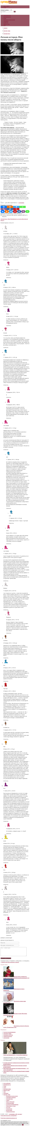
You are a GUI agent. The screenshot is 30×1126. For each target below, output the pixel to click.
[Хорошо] (19, 213)
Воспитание (9, 1110)
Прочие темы (6, 1094)
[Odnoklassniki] (10, 207)
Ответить (5, 260)
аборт (9, 219)
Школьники (6, 1037)
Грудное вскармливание (9, 1032)
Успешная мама (10, 1103)
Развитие (5, 22)
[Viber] (4, 209)
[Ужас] (2, 213)
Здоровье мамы (7, 1033)
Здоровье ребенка (8, 1035)
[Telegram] (16, 207)
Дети (4, 1087)
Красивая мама (7, 1089)
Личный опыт (4, 219)
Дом (4, 25)
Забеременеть (7, 15)
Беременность (7, 17)
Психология (9, 1108)
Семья (7, 1100)
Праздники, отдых (11, 1106)
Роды (4, 18)
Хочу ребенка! (6, 1083)
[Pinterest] (16, 209)
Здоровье (5, 21)
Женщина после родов (9, 19)
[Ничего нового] (12, 213)
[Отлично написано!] (6, 215)
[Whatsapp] (22, 207)
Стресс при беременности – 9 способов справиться (15, 1055)
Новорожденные (7, 1036)
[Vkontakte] (4, 207)
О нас (4, 7)
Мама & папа (6, 24)
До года (8, 1107)
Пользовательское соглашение (8, 1115)
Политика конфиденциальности (9, 1118)
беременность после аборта (18, 219)
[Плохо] (6, 213)
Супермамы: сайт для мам (15, 1114)
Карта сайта (6, 6)
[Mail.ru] (10, 209)
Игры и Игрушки (10, 1101)
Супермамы (21, 202)
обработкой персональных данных (10, 962)
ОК (23, 1124)
